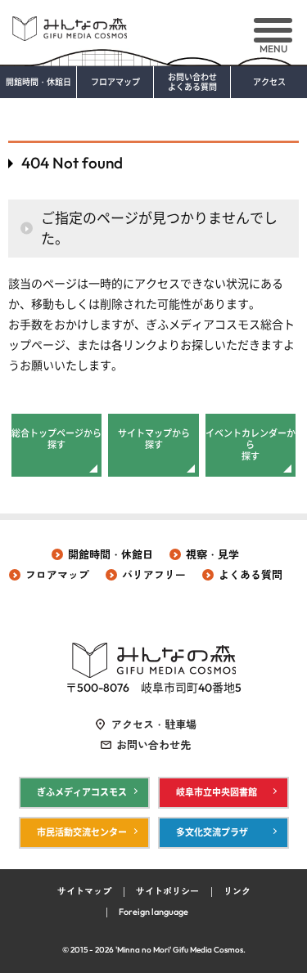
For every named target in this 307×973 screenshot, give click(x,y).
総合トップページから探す (56, 439)
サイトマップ (84, 891)
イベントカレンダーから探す (250, 445)
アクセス (269, 82)
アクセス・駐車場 (153, 724)
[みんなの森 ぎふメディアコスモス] (153, 22)
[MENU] (273, 30)
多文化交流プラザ (212, 832)
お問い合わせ (192, 82)
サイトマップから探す (154, 439)
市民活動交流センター (82, 832)
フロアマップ (115, 82)
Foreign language (153, 911)
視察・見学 (212, 554)
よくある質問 (250, 574)
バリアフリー (154, 574)
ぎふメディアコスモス (82, 792)
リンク (237, 891)
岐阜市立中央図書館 (216, 792)
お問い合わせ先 (153, 744)
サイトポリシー (167, 891)
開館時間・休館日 (38, 82)
